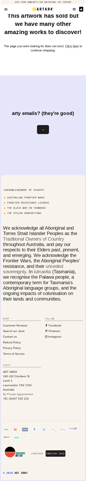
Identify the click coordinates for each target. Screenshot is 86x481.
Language (37, 453)
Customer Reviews (15, 325)
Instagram (54, 336)
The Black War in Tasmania (26, 208)
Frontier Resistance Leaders (28, 202)
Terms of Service (14, 353)
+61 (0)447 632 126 (16, 398)
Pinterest (54, 331)
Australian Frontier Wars (25, 197)
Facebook (54, 325)
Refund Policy (12, 342)
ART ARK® (20, 472)
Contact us (10, 336)
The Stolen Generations (24, 213)
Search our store (14, 331)
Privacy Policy (12, 348)
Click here (72, 46)
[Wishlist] (74, 9)
